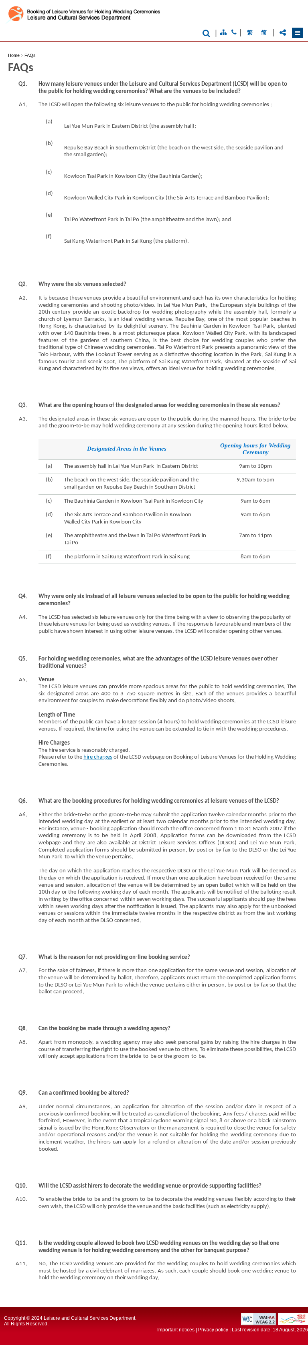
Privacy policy (213, 1330)
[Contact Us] (234, 32)
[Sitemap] (223, 32)
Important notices (176, 1330)
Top (272, 1326)
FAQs (30, 55)
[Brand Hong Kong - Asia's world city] (293, 1322)
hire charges (97, 757)
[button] (297, 33)
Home (14, 55)
